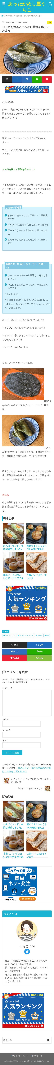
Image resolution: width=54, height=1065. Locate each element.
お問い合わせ (37, 1056)
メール (6, 730)
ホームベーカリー (26, 635)
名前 (5, 719)
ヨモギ (40, 635)
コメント (7, 688)
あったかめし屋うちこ (27, 6)
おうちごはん (10, 635)
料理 (6, 632)
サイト (5, 741)
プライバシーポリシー (20, 1056)
